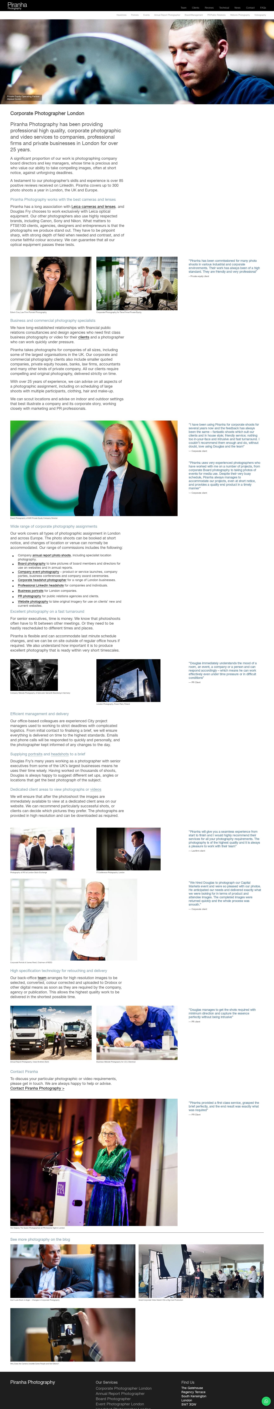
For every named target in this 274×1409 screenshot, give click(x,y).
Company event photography (38, 571)
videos (95, 790)
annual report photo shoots (52, 555)
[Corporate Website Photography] (34, 661)
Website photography (33, 601)
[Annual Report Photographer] (137, 259)
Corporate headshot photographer (42, 580)
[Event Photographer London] (128, 830)
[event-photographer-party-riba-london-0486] (51, 1008)
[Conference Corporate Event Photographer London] (94, 1101)
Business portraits (30, 590)
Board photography (32, 563)
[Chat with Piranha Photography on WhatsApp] (266, 1401)
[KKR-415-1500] (94, 422)
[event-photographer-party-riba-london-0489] (137, 1008)
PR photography (29, 596)
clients (83, 337)
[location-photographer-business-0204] (73, 881)
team (42, 978)
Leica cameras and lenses (94, 207)
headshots (60, 754)
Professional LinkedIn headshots (41, 585)
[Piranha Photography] (17, 4)
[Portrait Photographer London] (51, 259)
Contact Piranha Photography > (37, 1088)
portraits (35, 754)
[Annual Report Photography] (128, 661)
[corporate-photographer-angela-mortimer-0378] (42, 830)
